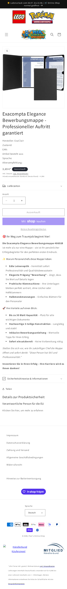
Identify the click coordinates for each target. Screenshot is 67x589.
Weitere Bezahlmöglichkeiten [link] (33, 229)
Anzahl (5, 194)
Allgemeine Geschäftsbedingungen (25, 457)
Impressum (12, 435)
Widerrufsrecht (14, 464)
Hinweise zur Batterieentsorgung (24, 478)
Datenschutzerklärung (18, 442)
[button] (6, 34)
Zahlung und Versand (18, 450)
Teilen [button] (9, 388)
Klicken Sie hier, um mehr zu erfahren (22, 410)
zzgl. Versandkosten (20, 174)
